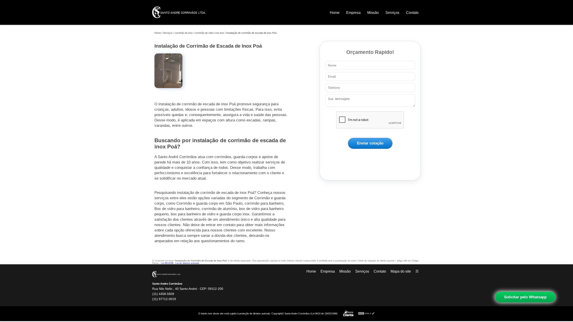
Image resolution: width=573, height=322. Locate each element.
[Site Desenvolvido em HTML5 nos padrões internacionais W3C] (366, 313)
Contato (412, 13)
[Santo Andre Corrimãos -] (178, 21)
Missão (373, 13)
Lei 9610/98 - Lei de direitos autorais (180, 263)
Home (335, 13)
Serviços (392, 13)
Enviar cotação (370, 143)
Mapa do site (401, 271)
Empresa (353, 13)
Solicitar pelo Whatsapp (525, 297)
